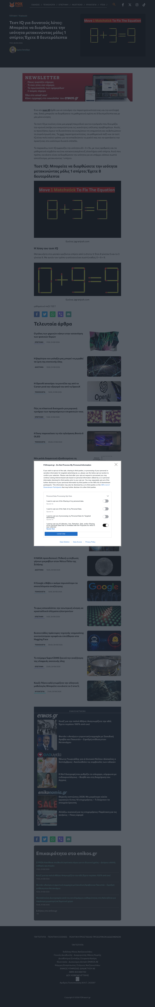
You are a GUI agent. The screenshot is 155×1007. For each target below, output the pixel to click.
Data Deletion (65, 542)
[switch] (106, 501)
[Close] (117, 465)
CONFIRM (61, 534)
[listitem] (77, 496)
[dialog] (77, 503)
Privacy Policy (90, 542)
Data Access (77, 542)
